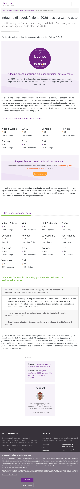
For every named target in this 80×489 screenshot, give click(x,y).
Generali (46, 128)
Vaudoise (6, 260)
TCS (63, 248)
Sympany (46, 248)
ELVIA (24, 128)
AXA (23, 223)
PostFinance (68, 235)
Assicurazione (12, 10)
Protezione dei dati (68, 450)
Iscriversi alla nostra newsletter (12, 450)
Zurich (44, 141)
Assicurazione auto (27, 10)
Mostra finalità (27, 485)
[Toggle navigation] (74, 4)
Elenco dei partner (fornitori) (9, 475)
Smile (24, 141)
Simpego (6, 141)
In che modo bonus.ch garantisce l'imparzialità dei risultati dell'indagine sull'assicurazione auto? (36, 314)
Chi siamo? (45, 444)
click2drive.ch (49, 223)
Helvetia (66, 128)
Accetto (27, 479)
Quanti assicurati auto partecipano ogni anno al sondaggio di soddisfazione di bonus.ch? (38, 323)
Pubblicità (45, 451)
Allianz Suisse (9, 128)
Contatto (44, 447)
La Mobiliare (48, 235)
